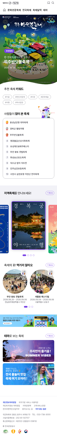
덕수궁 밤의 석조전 (18, 163)
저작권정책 (27, 406)
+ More (50, 193)
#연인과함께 (20, 97)
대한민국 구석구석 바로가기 (11, 3)
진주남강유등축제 (18, 168)
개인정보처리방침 (9, 402)
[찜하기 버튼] (48, 2)
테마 (45, 10)
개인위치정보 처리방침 (11, 406)
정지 (52, 19)
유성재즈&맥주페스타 (19, 146)
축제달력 (37, 10)
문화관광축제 (14, 10)
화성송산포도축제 (18, 157)
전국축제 (26, 10)
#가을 (7, 97)
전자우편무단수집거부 (11, 409)
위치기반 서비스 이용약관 (28, 402)
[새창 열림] (5, 431)
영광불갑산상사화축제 (20, 141)
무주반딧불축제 (17, 135)
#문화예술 (45, 97)
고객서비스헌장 (39, 406)
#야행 (7, 102)
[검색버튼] (52, 2)
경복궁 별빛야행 (17, 128)
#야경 (33, 97)
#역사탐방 (19, 102)
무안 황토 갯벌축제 (18, 152)
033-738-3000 (43, 414)
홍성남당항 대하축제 (19, 122)
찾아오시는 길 (27, 409)
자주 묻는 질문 (40, 409)
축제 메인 (4, 10)
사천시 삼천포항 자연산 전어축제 (24, 174)
